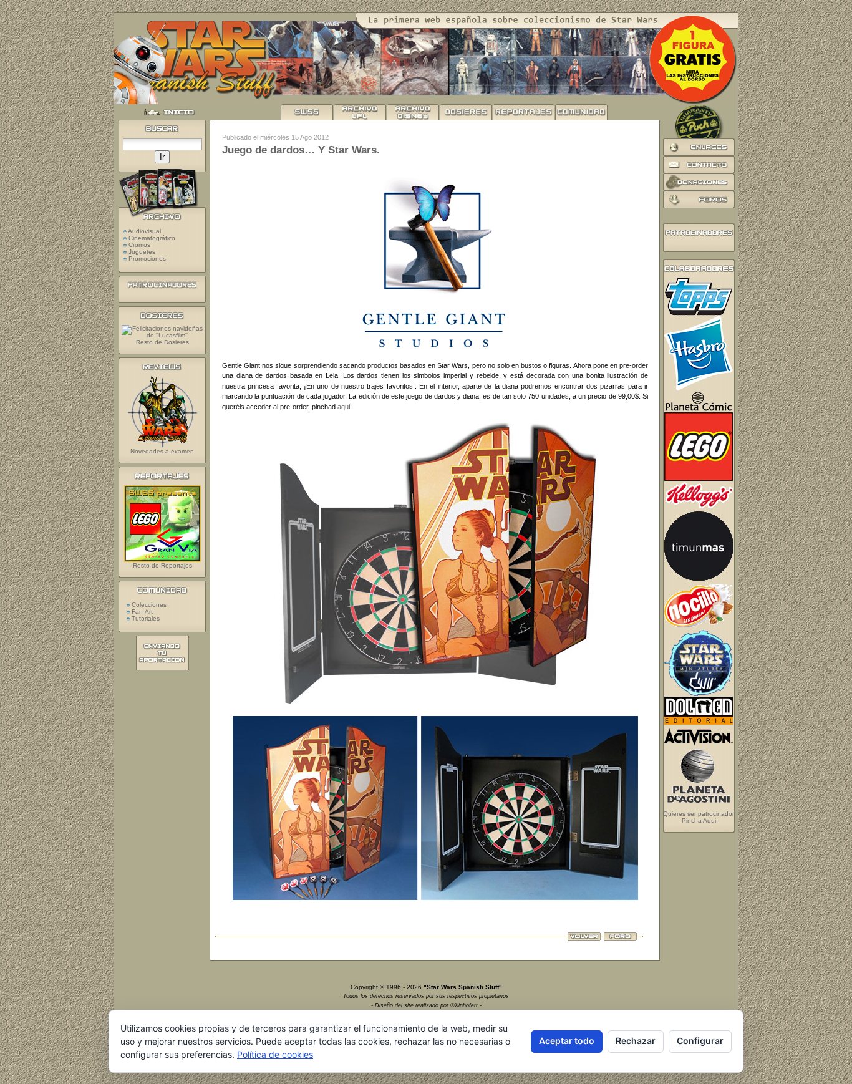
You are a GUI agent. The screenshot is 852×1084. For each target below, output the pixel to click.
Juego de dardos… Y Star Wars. (301, 150)
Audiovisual (144, 231)
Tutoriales (145, 618)
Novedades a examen (162, 451)
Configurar (700, 1040)
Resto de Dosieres (162, 342)
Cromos (139, 244)
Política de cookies (275, 1054)
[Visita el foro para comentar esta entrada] (620, 938)
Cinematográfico (151, 238)
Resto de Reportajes (162, 565)
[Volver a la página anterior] (584, 938)
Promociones (147, 258)
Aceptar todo (566, 1040)
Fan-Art (141, 611)
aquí (344, 406)
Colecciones (148, 604)
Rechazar (636, 1040)
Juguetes (141, 251)
